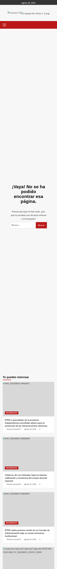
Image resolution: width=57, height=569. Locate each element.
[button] (5, 24)
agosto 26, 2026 (30, 429)
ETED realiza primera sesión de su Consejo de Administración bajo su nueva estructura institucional (27, 533)
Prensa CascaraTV (14, 429)
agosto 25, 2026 (30, 484)
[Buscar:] (23, 225)
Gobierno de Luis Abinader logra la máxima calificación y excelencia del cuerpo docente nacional (26, 478)
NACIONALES (11, 413)
